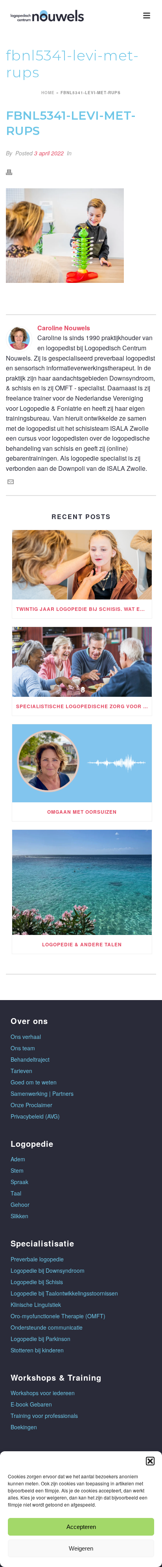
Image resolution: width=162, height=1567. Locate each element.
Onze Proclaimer (31, 1104)
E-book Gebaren (31, 1404)
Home (48, 92)
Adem (18, 1158)
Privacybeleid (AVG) (35, 1116)
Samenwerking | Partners (42, 1093)
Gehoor (20, 1204)
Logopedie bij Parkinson (40, 1338)
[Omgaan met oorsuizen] (82, 763)
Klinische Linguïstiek (36, 1304)
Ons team (23, 1047)
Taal (16, 1193)
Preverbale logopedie (37, 1259)
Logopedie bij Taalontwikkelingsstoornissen (64, 1293)
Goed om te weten (34, 1082)
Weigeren (81, 1548)
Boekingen (24, 1426)
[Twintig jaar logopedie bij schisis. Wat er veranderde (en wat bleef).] (82, 565)
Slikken (19, 1215)
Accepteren (81, 1526)
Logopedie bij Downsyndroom (48, 1270)
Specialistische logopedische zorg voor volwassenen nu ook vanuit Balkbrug (84, 706)
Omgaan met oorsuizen (82, 811)
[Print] (13, 171)
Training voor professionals (44, 1415)
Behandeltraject (30, 1059)
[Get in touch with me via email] (10, 482)
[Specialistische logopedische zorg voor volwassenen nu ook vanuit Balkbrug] (82, 662)
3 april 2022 (49, 153)
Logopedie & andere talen (82, 944)
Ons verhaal (26, 1036)
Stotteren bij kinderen (37, 1350)
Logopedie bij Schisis (37, 1281)
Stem (17, 1170)
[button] (150, 1461)
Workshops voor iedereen (43, 1392)
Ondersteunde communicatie (47, 1327)
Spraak (19, 1181)
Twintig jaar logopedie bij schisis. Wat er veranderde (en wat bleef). (84, 608)
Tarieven (21, 1070)
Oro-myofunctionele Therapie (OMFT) (58, 1315)
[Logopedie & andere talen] (82, 882)
